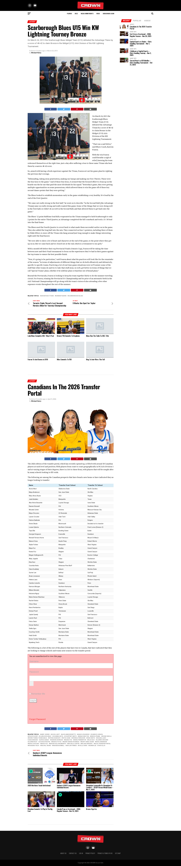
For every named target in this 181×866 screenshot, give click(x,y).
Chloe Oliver (33, 736)
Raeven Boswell (58, 745)
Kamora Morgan (57, 740)
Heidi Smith (91, 738)
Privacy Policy (90, 853)
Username (34, 661)
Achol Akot (55, 734)
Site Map (118, 853)
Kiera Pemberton (80, 740)
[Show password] (31, 683)
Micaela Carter (73, 743)
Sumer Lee (92, 745)
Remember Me (38, 694)
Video (98, 13)
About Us (63, 853)
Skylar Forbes (71, 745)
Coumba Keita (58, 736)
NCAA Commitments (87, 13)
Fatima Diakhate (54, 738)
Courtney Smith (71, 736)
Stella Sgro (83, 745)
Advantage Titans (47, 296)
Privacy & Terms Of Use (105, 853)
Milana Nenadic (87, 743)
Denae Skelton (84, 736)
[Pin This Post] (77, 109)
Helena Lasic (101, 738)
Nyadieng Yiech (33, 745)
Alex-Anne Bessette (69, 734)
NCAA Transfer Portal (102, 743)
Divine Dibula (106, 736)
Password (34, 672)
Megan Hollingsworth (58, 743)
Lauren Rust (32, 742)
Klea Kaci (91, 740)
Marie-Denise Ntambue (71, 742)
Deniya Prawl (95, 736)
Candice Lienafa (97, 734)
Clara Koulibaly (45, 736)
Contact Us (73, 853)
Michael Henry (36, 53)
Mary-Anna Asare (87, 742)
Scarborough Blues (75, 296)
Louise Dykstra (44, 742)
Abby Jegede (45, 734)
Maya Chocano (33, 743)
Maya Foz (44, 743)
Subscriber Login (108, 13)
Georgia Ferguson (78, 738)
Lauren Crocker (102, 740)
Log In (81, 853)
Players (69, 13)
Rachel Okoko (46, 745)
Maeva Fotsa (56, 742)
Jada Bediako (33, 740)
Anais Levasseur (83, 734)
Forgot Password (37, 719)
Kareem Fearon (61, 296)
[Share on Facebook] (50, 109)
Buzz (76, 13)
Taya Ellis (101, 745)
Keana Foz (68, 740)
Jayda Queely (44, 740)
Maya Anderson (101, 742)
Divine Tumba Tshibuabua (37, 738)
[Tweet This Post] (63, 109)
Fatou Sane (66, 738)
